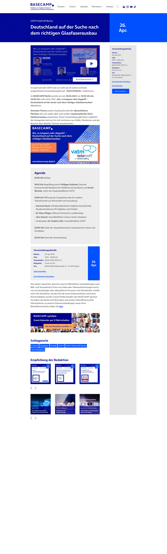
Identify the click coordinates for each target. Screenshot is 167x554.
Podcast (109, 6)
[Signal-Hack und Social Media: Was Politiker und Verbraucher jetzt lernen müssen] (90, 404)
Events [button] (72, 6)
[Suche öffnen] (117, 6)
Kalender (84, 6)
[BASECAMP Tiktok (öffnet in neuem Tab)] (134, 7)
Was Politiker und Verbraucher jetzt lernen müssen (89, 410)
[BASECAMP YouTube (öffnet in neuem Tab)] (131, 7)
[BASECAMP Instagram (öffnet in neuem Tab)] (127, 7)
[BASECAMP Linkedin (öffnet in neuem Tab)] (124, 7)
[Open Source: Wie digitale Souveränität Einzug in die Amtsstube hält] (41, 404)
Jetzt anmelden (120, 91)
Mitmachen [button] (96, 6)
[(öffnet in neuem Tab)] (65, 145)
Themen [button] (60, 6)
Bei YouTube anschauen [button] (84, 79)
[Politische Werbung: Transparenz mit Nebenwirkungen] (65, 404)
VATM (61, 345)
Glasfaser (44, 345)
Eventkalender (117, 86)
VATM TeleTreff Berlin (76, 345)
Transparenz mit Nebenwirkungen (61, 410)
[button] (65, 64)
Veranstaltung (37, 349)
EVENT (34, 345)
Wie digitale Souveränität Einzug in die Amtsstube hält (40, 410)
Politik (53, 345)
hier (61, 306)
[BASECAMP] (42, 6)
